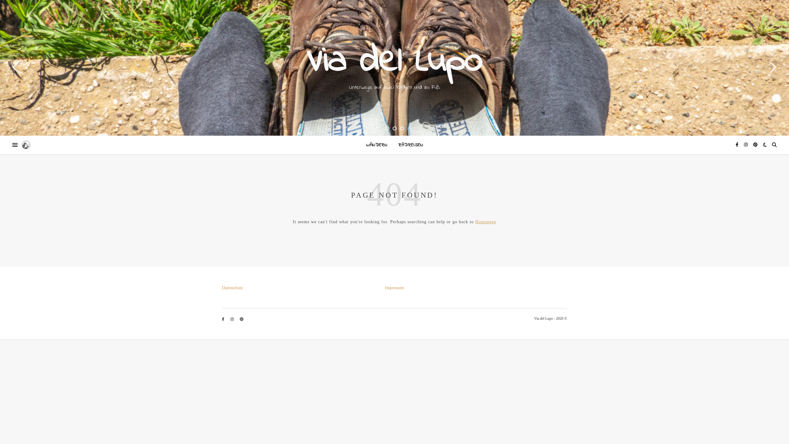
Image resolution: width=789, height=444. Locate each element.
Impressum (394, 288)
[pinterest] (755, 144)
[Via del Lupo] (26, 145)
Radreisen (411, 145)
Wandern (376, 145)
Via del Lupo (394, 61)
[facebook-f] (738, 144)
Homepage (485, 222)
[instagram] (746, 144)
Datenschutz (232, 288)
